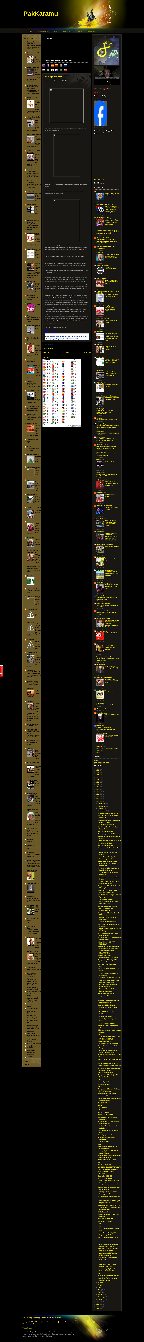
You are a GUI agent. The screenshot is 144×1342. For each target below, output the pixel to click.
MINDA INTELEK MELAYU (104, 204)
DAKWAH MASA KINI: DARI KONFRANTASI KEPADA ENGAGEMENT (104, 412)
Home (30, 31)
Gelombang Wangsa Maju (104, 570)
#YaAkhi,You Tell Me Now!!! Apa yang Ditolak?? (110, 347)
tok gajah (99, 418)
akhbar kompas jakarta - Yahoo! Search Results (32, 983)
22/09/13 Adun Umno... (105, 1212)
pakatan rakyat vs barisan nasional (32, 988)
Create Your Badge (99, 127)
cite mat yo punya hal (53, 77)
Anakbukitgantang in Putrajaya (106, 396)
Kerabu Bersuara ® (33, 67)
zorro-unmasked (101, 631)
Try (28, 922)
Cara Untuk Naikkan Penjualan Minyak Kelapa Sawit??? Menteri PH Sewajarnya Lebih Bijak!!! (112, 337)
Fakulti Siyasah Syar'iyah (32, 1040)
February (101, 1297)
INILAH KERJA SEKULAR (106, 1115)
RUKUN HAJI (31, 841)
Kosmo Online (31, 414)
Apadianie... (31, 688)
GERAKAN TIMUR (102, 518)
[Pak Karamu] (100, 125)
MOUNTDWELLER (33, 391)
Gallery (29, 1317)
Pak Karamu (97, 100)
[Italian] (62, 66)
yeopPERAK (100, 459)
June (100, 1287)
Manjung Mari (31, 522)
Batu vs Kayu (31, 295)
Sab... (99, 1273)
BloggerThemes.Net (28, 1324)
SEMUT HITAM (101, 278)
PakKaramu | (38, 1322)
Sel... (99, 1110)
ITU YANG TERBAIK (104, 1112)
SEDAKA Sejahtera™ (33, 233)
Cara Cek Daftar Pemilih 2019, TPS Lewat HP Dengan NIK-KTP (112, 360)
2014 (98, 799)
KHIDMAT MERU (101, 493)
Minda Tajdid (100, 409)
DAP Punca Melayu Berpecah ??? (38, 60)
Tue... (99, 1144)
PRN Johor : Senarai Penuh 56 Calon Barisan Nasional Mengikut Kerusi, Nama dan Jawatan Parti (112, 209)
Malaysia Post (101, 746)
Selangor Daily (101, 424)
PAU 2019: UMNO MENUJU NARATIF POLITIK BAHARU (110, 309)
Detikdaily (30, 1056)
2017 (98, 791)
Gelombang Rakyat (102, 480)
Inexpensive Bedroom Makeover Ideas (38, 645)
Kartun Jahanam (101, 713)
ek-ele (29, 1006)
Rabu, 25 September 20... (106, 1072)
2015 (98, 796)
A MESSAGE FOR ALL (111, 633)
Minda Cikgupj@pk (33, 85)
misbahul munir (32, 793)
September (102, 811)
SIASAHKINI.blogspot (103, 583)
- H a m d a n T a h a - (103, 709)
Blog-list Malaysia (32, 344)
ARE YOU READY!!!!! (33, 867)
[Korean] (57, 71)
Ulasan (27, 1064)
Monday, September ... (105, 1164)
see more (106, 762)
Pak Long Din (31, 979)
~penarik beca (31, 170)
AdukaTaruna (31, 281)
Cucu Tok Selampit (102, 319)
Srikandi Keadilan (32, 951)
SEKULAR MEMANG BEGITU (107, 922)
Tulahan (29, 316)
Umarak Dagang (43, 31)
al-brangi (30, 1004)
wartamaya (30, 845)
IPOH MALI (100, 703)
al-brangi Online (101, 733)
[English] (44, 66)
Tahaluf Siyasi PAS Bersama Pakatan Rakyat (32, 833)
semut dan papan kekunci (104, 677)
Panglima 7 (30, 447)
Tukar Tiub (30, 192)
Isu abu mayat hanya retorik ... (107, 1096)
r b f (97, 644)
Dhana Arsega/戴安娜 (33, 467)
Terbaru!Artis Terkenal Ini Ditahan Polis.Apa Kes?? (111, 586)
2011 (98, 1304)
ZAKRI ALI (30, 538)
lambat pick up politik (105, 1221)
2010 (98, 1306)
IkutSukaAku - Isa (32, 1020)
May (99, 1290)
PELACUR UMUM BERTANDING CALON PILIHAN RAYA (111, 483)
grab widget (98, 762)
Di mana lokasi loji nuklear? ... (108, 1093)
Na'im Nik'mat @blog (34, 249)
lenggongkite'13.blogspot (104, 544)
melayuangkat (101, 557)
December (101, 803)
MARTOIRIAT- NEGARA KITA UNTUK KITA (31, 974)
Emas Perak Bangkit (103, 603)
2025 (98, 772)
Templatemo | (54, 1322)
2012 (98, 1301)
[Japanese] (53, 71)
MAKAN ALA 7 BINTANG (105, 1219)
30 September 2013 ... (105, 843)
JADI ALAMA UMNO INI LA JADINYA (109, 840)
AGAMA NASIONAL (104, 910)
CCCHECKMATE (32, 780)
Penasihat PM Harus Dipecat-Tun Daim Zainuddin (111, 647)
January (101, 1299)
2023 (98, 777)
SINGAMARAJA (32, 871)
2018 (98, 789)
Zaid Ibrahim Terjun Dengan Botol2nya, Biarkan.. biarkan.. (110, 373)
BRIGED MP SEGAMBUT (31, 1053)
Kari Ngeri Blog (32, 1015)
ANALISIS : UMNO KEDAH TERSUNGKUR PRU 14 (34, 570)
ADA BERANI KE (32, 906)
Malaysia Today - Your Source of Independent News (33, 1027)
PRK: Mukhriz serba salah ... (107, 824)
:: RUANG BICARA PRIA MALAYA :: (33, 551)
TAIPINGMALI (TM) (102, 238)
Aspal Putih (100, 357)
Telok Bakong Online (33, 596)
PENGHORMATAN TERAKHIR (107, 1023)
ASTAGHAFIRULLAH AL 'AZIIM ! (108, 813)
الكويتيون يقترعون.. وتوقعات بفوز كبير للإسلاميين (32, 999)
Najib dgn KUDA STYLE (38, 783)
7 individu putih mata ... (105, 1016)
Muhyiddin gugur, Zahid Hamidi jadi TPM (37, 601)
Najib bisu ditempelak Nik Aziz (105, 705)
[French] (49, 66)
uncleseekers (100, 664)
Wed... (100, 1105)
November (101, 806)
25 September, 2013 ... (105, 1084)
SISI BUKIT (100, 344)
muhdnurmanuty (32, 724)
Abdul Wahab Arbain (33, 454)
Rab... (99, 1079)
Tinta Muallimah (32, 609)
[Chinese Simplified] (66, 71)
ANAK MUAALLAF (33, 741)
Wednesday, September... (106, 1082)
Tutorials (36, 1317)
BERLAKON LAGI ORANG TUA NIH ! (109, 977)
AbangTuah (100, 531)
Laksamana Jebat (102, 611)
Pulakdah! (30, 748)
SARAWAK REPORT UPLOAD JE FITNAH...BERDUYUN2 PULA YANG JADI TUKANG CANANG (111, 537)
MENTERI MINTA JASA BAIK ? (107, 1160)
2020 (98, 784)
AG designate (31, 361)
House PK (99, 252)
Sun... (100, 1226)
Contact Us (91, 31)
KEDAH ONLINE (32, 730)
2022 (98, 779)
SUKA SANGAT (102, 1107)
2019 (98, 787)
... (98, 998)
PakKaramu (41, 13)
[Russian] (44, 71)
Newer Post (46, 352)
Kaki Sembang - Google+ (32, 1012)
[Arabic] (62, 71)
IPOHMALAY (100, 383)
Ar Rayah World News (34, 991)
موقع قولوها (30, 622)
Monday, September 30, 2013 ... (108, 834)
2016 (98, 794)
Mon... (100, 1162)
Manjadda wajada (32, 681)
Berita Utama (100, 437)
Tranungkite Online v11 (103, 657)
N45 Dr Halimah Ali (33, 407)
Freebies (43, 1317)
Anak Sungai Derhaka (34, 134)
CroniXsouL (100, 431)
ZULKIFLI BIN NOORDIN (104, 506)
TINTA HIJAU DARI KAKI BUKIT (33, 653)
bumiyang (99, 331)
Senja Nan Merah (37, 692)
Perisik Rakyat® (32, 1018)
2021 (98, 782)
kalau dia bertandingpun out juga (108, 1275)
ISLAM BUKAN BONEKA (112, 546)
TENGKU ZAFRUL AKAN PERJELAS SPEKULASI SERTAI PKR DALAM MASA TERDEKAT (107, 241)
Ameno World (31, 204)
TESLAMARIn (100, 726)
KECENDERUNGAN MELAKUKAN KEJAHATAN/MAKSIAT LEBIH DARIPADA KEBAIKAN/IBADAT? (34, 90)
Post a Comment (47, 348)
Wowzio (96, 760)
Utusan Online (101, 596)
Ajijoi (28, 480)
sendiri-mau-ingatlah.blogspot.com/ (33, 1035)
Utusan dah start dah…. (34, 969)
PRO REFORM (31, 897)
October (101, 808)
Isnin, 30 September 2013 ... (107, 831)
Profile (55, 31)
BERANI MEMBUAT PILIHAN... (106, 247)
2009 (98, 1309)
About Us (79, 31)
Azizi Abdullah (101, 690)
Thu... (99, 1034)
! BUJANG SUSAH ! (33, 884)
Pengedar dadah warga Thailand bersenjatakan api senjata (34, 417)
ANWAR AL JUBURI (102, 265)
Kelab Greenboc (32, 423)
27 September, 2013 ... (105, 996)
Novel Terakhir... (109, 692)
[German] (53, 66)
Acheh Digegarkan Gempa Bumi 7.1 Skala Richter (33, 900)
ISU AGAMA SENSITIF (105, 1176)
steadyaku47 (31, 360)
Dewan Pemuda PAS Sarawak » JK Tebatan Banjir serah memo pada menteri (33, 862)
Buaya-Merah (100, 472)
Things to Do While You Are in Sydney (107, 433)
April (100, 1292)
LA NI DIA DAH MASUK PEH (107, 899)
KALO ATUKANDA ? (104, 1142)
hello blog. (30, 443)
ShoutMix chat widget (101, 180)
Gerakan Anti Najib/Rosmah (31, 382)
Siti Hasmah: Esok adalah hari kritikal (107, 420)
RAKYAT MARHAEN (33, 365)
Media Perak (31, 1031)
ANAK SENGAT (32, 670)
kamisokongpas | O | (33, 566)
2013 (98, 801)
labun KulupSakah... (33, 325)
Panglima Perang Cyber (104, 306)
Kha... (99, 1009)
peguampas (30, 852)
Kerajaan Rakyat (32, 494)
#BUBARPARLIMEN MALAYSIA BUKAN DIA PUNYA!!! (112, 281)
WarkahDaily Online (102, 217)
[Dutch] (66, 66)
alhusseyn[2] (31, 937)
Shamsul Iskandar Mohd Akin (33, 221)
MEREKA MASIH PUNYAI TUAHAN (109, 1205)
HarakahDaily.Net (32, 1009)
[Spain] (57, 66)
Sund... (100, 1223)
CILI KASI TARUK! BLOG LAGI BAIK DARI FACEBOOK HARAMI (112, 256)
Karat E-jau (30, 576)
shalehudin (30, 639)
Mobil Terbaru (101, 753)
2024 (98, 775)
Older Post (87, 352)
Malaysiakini (31, 1050)
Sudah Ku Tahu (109, 461)
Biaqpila (29, 303)
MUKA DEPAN (101, 452)
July (99, 1285)
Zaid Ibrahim (31, 967)
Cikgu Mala (30, 701)
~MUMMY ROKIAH (102, 445)
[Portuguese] (49, 71)
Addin (29, 1023)
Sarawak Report (32, 42)
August (100, 1282)
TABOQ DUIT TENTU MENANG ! (108, 861)
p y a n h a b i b (32, 589)
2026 (98, 770)
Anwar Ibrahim (31, 181)
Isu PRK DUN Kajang (33, 726)
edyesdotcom (31, 262)
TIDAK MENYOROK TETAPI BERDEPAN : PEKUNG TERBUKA (33, 931)
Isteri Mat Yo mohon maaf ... (107, 993)
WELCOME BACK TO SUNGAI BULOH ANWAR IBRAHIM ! (112, 573)
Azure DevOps (100, 248)
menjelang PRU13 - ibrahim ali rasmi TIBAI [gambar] (111, 680)
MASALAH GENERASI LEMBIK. (37, 254)
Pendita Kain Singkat (103, 618)
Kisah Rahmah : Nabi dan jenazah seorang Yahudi (33, 319)
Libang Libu (100, 370)
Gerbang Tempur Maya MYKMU (106, 230)
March (100, 1294)
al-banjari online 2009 (34, 1043)
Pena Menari (67, 31)
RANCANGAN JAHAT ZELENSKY (38, 197)
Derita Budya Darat (37, 909)
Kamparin (30, 839)
